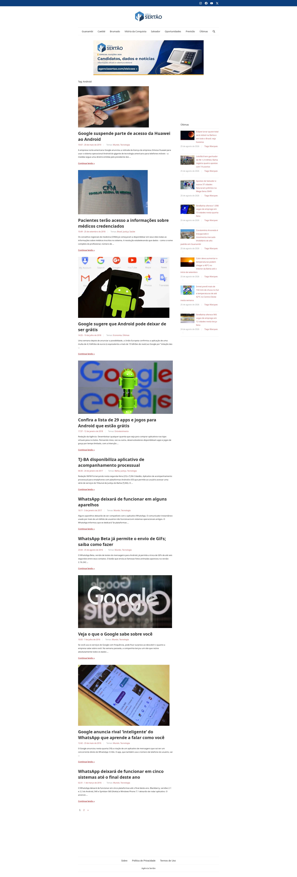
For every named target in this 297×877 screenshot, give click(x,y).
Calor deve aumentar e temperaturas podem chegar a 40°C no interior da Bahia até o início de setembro (199, 265)
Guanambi (87, 31)
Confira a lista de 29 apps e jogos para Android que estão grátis (117, 422)
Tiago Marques (211, 146)
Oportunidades (173, 31)
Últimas (204, 31)
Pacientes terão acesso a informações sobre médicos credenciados (123, 223)
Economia (117, 335)
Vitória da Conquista (135, 31)
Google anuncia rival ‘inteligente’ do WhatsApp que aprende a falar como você (121, 734)
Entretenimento (122, 431)
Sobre (124, 860)
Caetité (101, 31)
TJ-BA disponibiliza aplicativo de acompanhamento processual (111, 462)
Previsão (190, 31)
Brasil (119, 231)
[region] (200, 98)
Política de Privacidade (143, 860)
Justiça (126, 231)
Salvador (155, 31)
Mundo (116, 144)
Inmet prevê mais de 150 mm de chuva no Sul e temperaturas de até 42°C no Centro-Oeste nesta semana (200, 293)
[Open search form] (214, 31)
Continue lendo (85, 163)
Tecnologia (125, 144)
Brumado (115, 31)
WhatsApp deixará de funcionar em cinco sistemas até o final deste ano (121, 774)
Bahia (117, 471)
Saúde (132, 231)
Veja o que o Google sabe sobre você (115, 634)
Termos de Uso (168, 860)
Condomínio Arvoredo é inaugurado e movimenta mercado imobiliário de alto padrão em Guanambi (199, 237)
